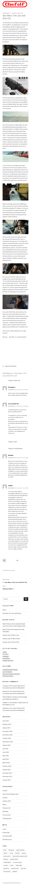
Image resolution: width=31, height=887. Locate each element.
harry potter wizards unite (20, 856)
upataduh (5, 708)
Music (4, 610)
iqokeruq (5, 691)
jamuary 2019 (14, 859)
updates (14, 871)
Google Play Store (8, 660)
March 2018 (6, 762)
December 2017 (7, 773)
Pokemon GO (6, 808)
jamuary (6, 859)
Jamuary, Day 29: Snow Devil (11, 642)
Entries (6, 832)
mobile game (7, 862)
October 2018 (7, 738)
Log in (4, 829)
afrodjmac (11, 850)
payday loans (24, 393)
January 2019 (6, 728)
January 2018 (6, 769)
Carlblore (5, 702)
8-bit (5, 850)
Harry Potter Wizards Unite (11, 794)
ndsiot (10, 485)
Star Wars (5, 811)
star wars (23, 868)
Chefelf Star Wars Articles (10, 669)
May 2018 (6, 755)
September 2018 (8, 742)
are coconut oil (13, 404)
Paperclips (19, 865)
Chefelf (20, 13)
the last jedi (7, 871)
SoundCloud (6, 658)
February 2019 (7, 724)
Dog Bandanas (18, 448)
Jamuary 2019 (7, 801)
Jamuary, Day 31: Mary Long (11, 635)
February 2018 (7, 766)
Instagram (6, 656)
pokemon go (15, 868)
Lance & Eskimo (7, 672)
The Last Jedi (6, 815)
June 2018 (6, 752)
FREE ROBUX (7, 697)
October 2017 (7, 780)
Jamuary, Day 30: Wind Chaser (11, 638)
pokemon (6, 868)
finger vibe (17, 380)
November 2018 (7, 735)
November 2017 (7, 776)
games (24, 853)
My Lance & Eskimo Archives (11, 674)
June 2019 (6, 721)
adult (15, 441)
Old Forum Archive (8, 676)
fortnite (17, 853)
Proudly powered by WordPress (12, 883)
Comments (7, 836)
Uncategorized (11, 366)
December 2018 (7, 731)
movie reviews (17, 862)
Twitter (5, 652)
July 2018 (5, 749)
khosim (10, 455)
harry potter (7, 856)
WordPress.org (7, 839)
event (11, 853)
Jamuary (5, 797)
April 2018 (6, 759)
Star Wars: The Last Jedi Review (12, 613)
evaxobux (5, 686)
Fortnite (5, 790)
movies (6, 865)
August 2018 (6, 745)
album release (20, 850)
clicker (5, 853)
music (12, 865)
